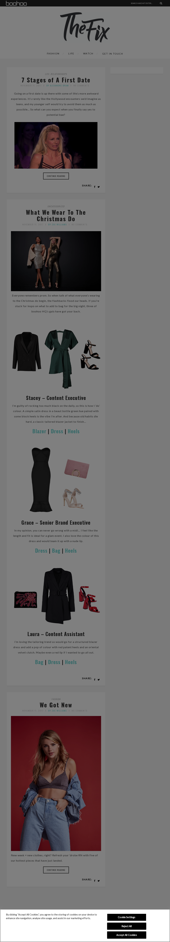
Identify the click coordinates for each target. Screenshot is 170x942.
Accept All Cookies (126, 935)
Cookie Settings (126, 917)
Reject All (127, 926)
